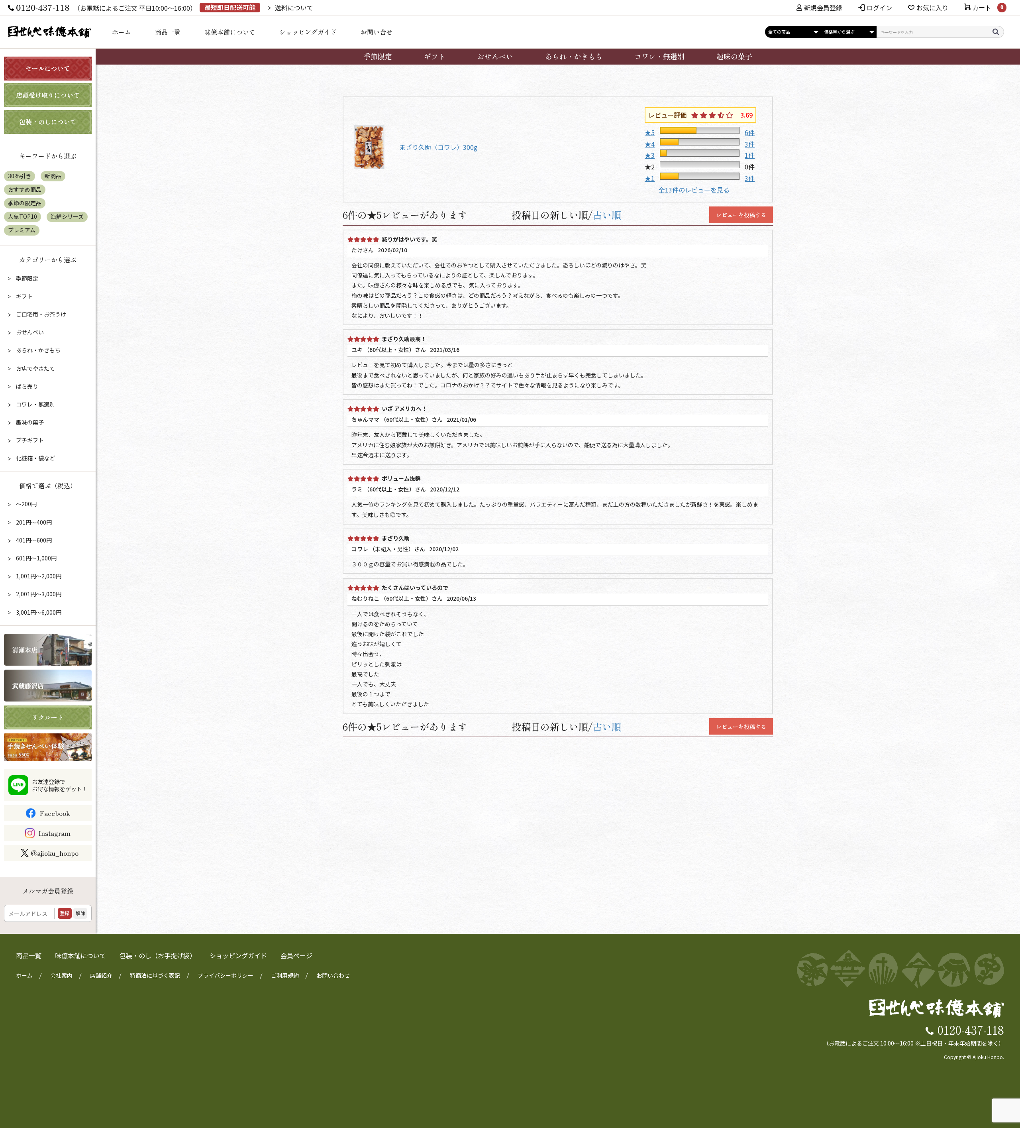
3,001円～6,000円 (38, 612)
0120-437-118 (971, 1029)
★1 (650, 178)
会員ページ (296, 955)
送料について (294, 7)
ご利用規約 (285, 975)
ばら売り (26, 386)
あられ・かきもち (573, 56)
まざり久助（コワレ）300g (438, 147)
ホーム (121, 32)
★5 (650, 132)
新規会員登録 (823, 7)
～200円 (26, 504)
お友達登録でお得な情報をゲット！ (60, 785)
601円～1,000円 (36, 558)
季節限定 (377, 56)
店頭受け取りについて (48, 95)
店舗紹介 (101, 975)
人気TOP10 (22, 216)
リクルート (48, 717)
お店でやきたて (35, 368)
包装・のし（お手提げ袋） (158, 955)
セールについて (48, 68)
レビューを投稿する (741, 215)
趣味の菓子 (734, 56)
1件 (750, 155)
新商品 (53, 176)
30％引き (19, 176)
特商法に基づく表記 (155, 975)
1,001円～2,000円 (38, 576)
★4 (650, 144)
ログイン (879, 7)
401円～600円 (33, 540)
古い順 (606, 215)
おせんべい (495, 56)
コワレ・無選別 (659, 56)
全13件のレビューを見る (694, 190)
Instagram (54, 833)
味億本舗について (229, 32)
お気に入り (932, 7)
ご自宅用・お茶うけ (40, 314)
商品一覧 (167, 32)
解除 (80, 913)
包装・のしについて (47, 121)
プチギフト (29, 440)
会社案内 (61, 975)
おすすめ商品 (24, 189)
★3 (650, 155)
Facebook (54, 813)
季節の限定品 (24, 203)
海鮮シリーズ (67, 216)
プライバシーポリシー (225, 975)
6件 (750, 132)
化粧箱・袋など (35, 458)
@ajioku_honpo (54, 853)
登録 (64, 913)
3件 (750, 144)
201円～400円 (33, 522)
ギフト (434, 56)
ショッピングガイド (308, 32)
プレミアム (21, 230)
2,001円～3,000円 (38, 594)
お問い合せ (376, 32)
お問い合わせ (333, 975)
